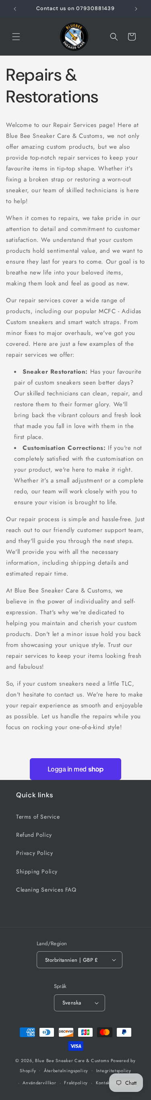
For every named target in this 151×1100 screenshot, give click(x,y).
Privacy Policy (34, 853)
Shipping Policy (37, 871)
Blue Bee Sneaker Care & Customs (72, 1060)
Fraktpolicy (76, 1082)
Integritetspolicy (113, 1070)
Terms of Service (38, 817)
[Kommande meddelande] (136, 9)
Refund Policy (34, 835)
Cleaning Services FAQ (46, 890)
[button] (16, 37)
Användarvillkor (39, 1082)
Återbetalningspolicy (66, 1070)
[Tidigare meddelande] (15, 9)
